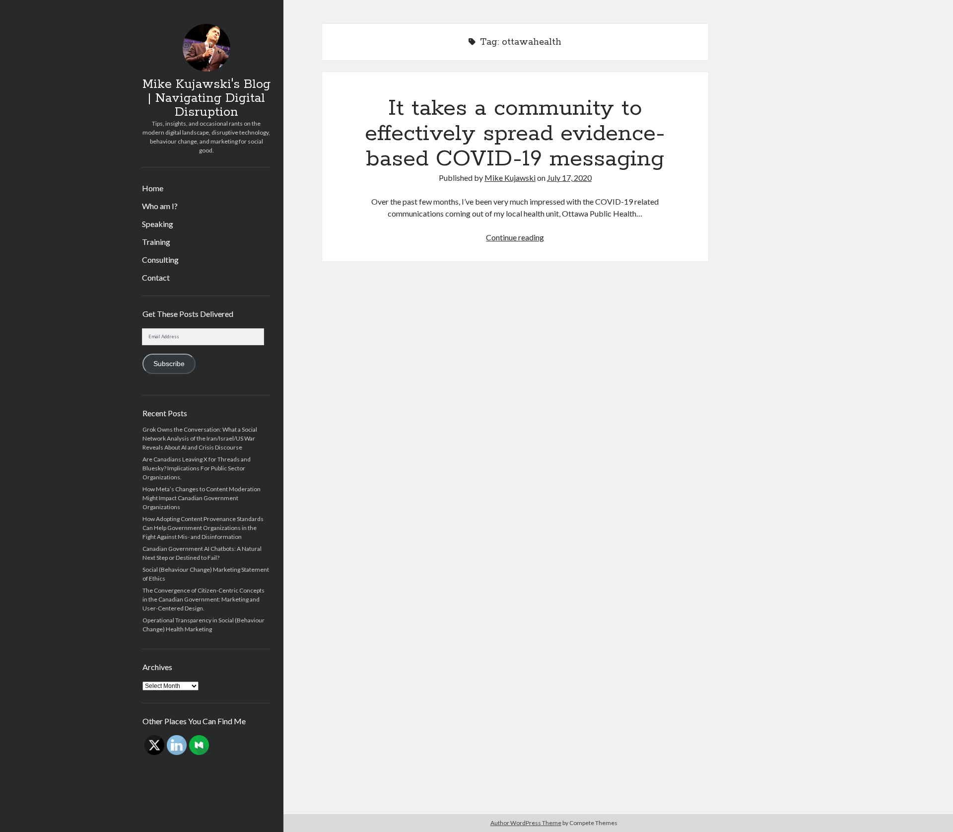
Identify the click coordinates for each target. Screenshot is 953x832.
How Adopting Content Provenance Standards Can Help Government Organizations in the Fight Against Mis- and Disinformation (203, 527)
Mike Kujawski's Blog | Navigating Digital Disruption (206, 98)
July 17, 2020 (569, 177)
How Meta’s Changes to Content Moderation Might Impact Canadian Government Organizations (201, 498)
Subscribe (169, 364)
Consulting (160, 259)
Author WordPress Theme (525, 823)
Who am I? (160, 206)
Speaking (157, 223)
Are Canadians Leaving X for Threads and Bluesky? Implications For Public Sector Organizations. (196, 468)
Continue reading (515, 237)
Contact (156, 277)
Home (152, 188)
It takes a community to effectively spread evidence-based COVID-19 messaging (515, 133)
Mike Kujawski (510, 177)
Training (156, 241)
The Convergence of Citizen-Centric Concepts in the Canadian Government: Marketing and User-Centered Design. (203, 599)
